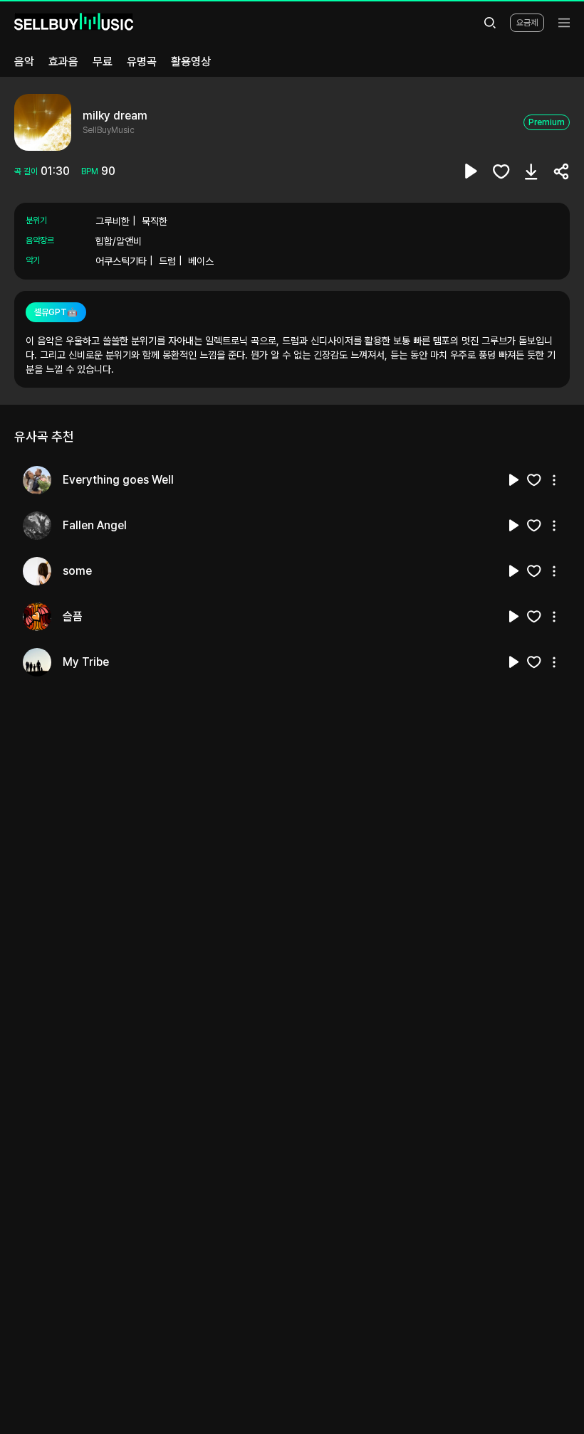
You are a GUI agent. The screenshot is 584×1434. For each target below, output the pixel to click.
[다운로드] (531, 171)
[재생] (514, 480)
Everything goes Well (118, 480)
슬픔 (73, 616)
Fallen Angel (95, 525)
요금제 (527, 23)
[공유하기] (561, 171)
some (77, 571)
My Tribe (86, 662)
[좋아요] (501, 171)
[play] (471, 171)
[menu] (564, 22)
